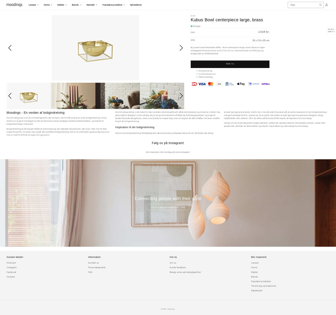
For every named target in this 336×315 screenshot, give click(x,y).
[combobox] (306, 5)
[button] (9, 48)
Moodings (171, 309)
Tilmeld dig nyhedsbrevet (263, 286)
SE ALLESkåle (331, 30)
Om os (173, 263)
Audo (193, 16)
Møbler (254, 272)
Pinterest (11, 263)
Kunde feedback (178, 267)
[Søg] (321, 5)
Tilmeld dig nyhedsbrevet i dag (168, 207)
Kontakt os (93, 263)
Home (254, 267)
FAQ (90, 272)
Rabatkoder (257, 290)
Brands (254, 277)
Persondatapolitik (96, 267)
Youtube (11, 277)
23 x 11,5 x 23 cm (261, 40)
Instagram (12, 267)
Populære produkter (261, 281)
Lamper (255, 263)
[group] (95, 48)
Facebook (11, 272)
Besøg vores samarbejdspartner (185, 272)
